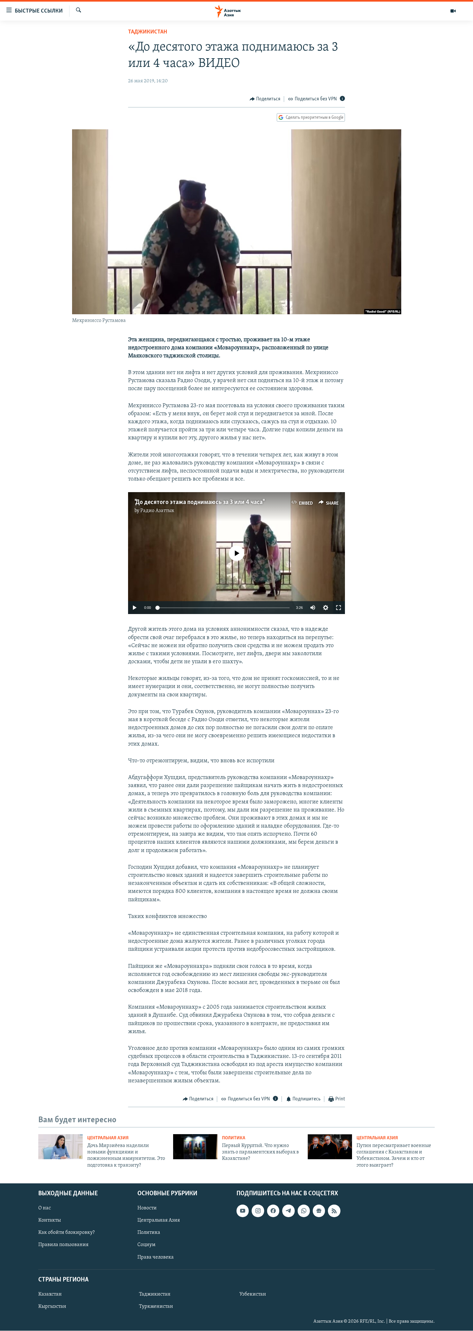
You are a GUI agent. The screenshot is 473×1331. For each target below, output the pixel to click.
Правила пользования (63, 1245)
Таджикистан (147, 32)
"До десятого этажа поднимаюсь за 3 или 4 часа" (199, 502)
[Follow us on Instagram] (258, 1211)
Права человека (155, 1257)
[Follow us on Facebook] (273, 1211)
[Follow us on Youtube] (242, 1211)
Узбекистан (252, 1294)
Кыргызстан (52, 1306)
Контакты (49, 1220)
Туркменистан (156, 1306)
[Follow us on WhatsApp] (304, 1211)
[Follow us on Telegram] (288, 1211)
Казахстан (50, 1294)
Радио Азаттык (157, 510)
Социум (146, 1245)
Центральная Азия (108, 1138)
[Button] (265, 99)
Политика (233, 1138)
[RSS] (334, 1211)
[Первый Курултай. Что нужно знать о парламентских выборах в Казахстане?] (195, 1146)
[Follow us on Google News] (319, 1211)
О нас (44, 1208)
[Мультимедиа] (453, 10)
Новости (147, 1208)
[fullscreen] (338, 607)
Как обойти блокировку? (66, 1232)
